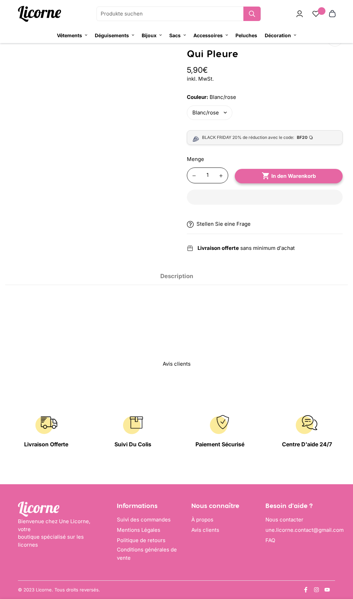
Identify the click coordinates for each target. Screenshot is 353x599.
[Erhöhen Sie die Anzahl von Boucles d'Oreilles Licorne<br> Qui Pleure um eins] (221, 176)
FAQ (270, 540)
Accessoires (208, 35)
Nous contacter (284, 519)
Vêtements (69, 35)
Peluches (246, 35)
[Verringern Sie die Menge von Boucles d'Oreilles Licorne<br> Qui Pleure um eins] (194, 176)
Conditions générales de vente (147, 553)
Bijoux (149, 35)
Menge (195, 159)
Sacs (175, 35)
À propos (202, 519)
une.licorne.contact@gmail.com (304, 530)
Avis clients (205, 530)
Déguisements (112, 35)
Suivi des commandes (144, 519)
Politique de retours (141, 540)
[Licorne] (39, 14)
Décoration (278, 35)
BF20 (302, 137)
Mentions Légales (138, 530)
